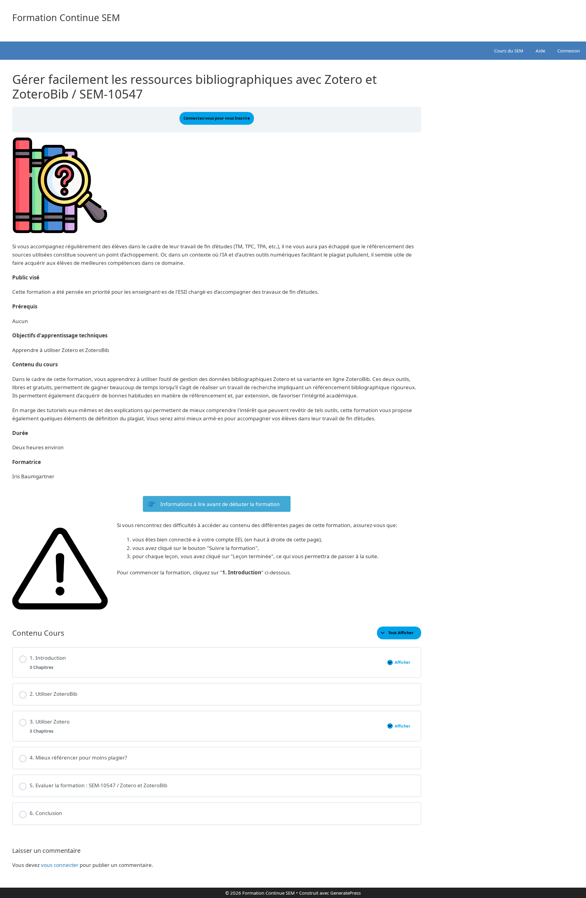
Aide (540, 51)
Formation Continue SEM (66, 17)
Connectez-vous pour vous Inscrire (216, 118)
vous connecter (59, 864)
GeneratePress (345, 893)
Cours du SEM (508, 51)
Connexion (568, 51)
